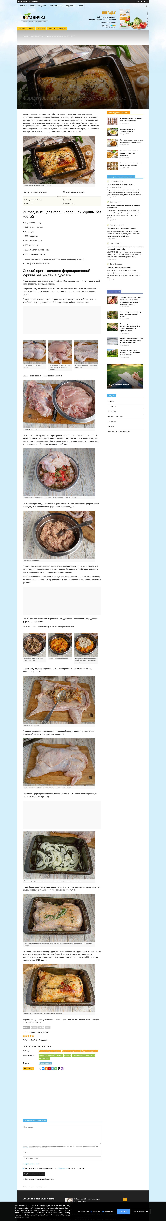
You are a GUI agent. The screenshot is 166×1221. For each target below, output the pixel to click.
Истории (112, 411)
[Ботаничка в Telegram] (141, 1)
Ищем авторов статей (119, 385)
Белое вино (90, 1055)
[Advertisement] (62, 1095)
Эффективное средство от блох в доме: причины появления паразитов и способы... (131, 340)
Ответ (80, 6)
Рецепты (42, 6)
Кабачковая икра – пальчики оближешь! (121, 228)
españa (41, 1027)
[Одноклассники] (46, 1068)
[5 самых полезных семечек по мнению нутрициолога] (112, 121)
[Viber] (62, 1068)
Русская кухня (45, 1063)
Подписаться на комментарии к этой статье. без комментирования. (54, 1168)
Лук (41, 1055)
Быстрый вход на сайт (31, 1164)
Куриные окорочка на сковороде (119, 267)
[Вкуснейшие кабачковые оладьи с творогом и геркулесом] (112, 154)
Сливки (59, 1055)
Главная (22, 28)
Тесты (32, 6)
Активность (34, 1)
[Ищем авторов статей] (125, 376)
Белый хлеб (44, 1058)
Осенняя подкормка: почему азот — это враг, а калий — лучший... (130, 314)
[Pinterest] (49, 1068)
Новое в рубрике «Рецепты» (118, 113)
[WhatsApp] (55, 1068)
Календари (41, 28)
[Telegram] (52, 1068)
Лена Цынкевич (27, 103)
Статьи (22, 6)
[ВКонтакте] (43, 1068)
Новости (112, 406)
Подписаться (62, 1168)
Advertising (109, 1211)
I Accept (123, 1211)
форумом (25, 1147)
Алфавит (30, 28)
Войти (20, 1)
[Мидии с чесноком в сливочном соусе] (112, 132)
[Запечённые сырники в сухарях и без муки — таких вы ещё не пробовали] (112, 143)
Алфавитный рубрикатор (119, 432)
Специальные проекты (56, 28)
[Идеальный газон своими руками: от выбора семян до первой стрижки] (112, 353)
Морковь (50, 1055)
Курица (67, 1055)
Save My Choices (140, 1211)
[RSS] (147, 1)
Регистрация (26, 1)
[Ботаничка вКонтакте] (138, 1)
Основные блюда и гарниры (49, 1051)
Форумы (69, 6)
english (34, 1027)
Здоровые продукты (36, 36)
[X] (59, 1068)
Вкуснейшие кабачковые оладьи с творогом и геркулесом (129, 153)
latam (48, 1027)
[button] (146, 6)
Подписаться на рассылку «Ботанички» (39, 1179)
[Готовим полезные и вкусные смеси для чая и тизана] (112, 166)
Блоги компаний (56, 6)
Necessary (85, 1211)
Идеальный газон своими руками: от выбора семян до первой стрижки (130, 352)
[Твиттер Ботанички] (144, 1)
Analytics (96, 1211)
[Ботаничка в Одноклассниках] (135, 1)
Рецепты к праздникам (71, 1051)
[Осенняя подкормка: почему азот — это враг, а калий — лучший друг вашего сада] (112, 315)
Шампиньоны (78, 1055)
